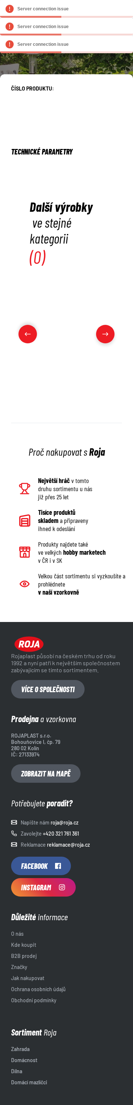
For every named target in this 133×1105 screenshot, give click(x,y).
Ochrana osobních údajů (38, 989)
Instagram (36, 887)
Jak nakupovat (27, 978)
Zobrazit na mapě (46, 773)
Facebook (34, 865)
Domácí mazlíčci (29, 1082)
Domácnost (24, 1060)
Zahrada (20, 1049)
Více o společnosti (48, 689)
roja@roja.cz (64, 822)
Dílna (16, 1071)
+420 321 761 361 (61, 833)
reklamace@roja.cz (68, 845)
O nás (17, 934)
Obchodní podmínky (34, 1000)
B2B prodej (24, 956)
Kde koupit (23, 945)
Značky (19, 967)
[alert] (66, 9)
